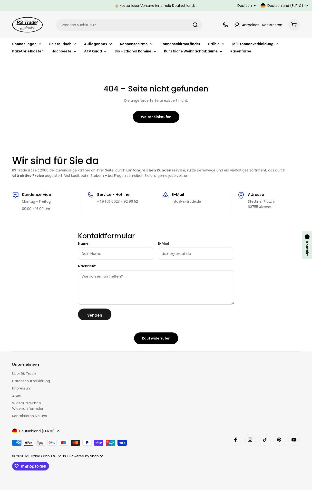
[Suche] (195, 25)
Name (83, 243)
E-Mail (163, 243)
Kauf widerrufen (156, 338)
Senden (94, 315)
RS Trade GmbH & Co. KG (46, 456)
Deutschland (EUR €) (285, 5)
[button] (307, 245)
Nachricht (87, 266)
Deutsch (244, 5)
